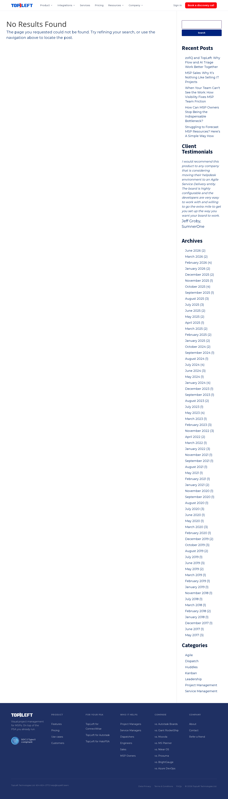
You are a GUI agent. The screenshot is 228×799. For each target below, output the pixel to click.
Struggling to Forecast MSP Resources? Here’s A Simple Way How (202, 131)
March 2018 (195, 605)
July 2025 (194, 305)
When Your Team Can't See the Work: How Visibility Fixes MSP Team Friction (202, 94)
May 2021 (194, 473)
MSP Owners (128, 755)
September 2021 (199, 461)
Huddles (191, 667)
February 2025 (198, 335)
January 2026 (197, 269)
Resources (114, 5)
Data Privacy (144, 786)
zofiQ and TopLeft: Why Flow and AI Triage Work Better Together (202, 62)
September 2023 (199, 395)
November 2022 (199, 431)
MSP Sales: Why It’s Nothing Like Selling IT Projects (202, 77)
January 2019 (196, 587)
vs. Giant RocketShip (167, 730)
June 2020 (195, 515)
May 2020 (194, 521)
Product (45, 5)
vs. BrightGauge (164, 762)
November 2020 (199, 491)
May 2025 (194, 317)
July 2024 (194, 365)
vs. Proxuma (162, 755)
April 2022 (195, 437)
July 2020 (194, 509)
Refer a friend (197, 736)
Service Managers (130, 730)
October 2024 (197, 347)
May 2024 (194, 377)
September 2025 (199, 293)
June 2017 (194, 629)
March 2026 (196, 256)
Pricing (99, 5)
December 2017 (198, 623)
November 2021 (198, 455)
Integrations (64, 5)
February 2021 (197, 479)
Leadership (193, 679)
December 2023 (199, 389)
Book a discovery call (201, 5)
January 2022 (197, 449)
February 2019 (197, 581)
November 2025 (199, 281)
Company (134, 5)
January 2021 (197, 485)
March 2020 (196, 527)
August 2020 (196, 503)
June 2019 (195, 563)
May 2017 (194, 635)
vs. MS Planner (163, 743)
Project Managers (130, 724)
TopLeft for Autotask (98, 735)
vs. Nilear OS (162, 749)
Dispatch (192, 661)
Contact (193, 730)
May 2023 (195, 413)
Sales (123, 749)
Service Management (201, 691)
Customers (57, 743)
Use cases (57, 736)
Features (56, 724)
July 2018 (193, 599)
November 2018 (198, 593)
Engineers (126, 743)
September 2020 (199, 497)
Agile (189, 655)
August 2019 (196, 551)
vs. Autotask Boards (166, 724)
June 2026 (195, 250)
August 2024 (196, 359)
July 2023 (194, 407)
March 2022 (196, 443)
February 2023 (198, 425)
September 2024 (199, 353)
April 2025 (194, 323)
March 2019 (195, 575)
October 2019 (197, 545)
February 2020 (198, 533)
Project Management (201, 685)
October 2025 (197, 287)
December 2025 (199, 275)
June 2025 (195, 311)
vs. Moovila (161, 736)
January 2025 (197, 341)
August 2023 (197, 401)
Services (85, 5)
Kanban (191, 673)
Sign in (177, 5)
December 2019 (199, 539)
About (192, 724)
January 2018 (196, 617)
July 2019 (193, 557)
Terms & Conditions (163, 786)
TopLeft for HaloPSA (97, 741)
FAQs (179, 786)
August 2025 (197, 299)
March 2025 (196, 329)
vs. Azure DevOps (165, 768)
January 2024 (197, 383)
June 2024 (195, 371)
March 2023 (196, 419)
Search (201, 32)
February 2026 (198, 262)
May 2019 (194, 569)
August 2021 (196, 467)
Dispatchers (127, 736)
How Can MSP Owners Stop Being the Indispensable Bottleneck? (202, 114)
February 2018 (198, 611)
